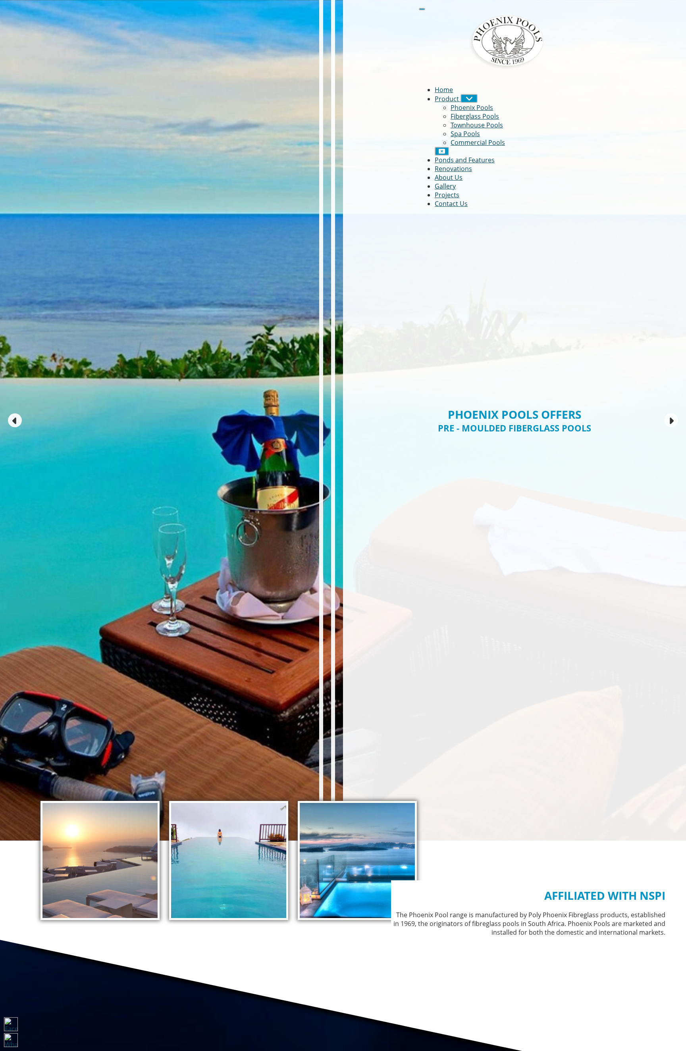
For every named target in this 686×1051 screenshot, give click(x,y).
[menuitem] (444, 89)
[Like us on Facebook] (11, 1024)
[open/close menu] (422, 9)
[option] (343, 420)
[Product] (469, 98)
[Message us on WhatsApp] (11, 1040)
